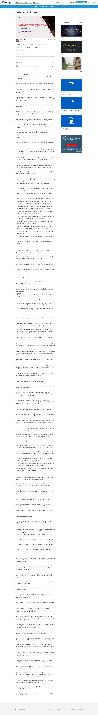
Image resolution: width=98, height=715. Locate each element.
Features (58, 2)
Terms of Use (73, 709)
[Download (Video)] (53, 66)
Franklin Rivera (64, 112)
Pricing (63, 2)
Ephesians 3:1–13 (19, 47)
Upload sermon (71, 2)
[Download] (81, 38)
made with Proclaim (49, 39)
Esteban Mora (64, 94)
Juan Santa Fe (64, 129)
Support (81, 709)
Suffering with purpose (67, 92)
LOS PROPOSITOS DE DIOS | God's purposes (72, 110)
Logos (23, 709)
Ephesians (18, 44)
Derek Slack (23, 39)
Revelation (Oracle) (28, 47)
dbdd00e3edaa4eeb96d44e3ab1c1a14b (29, 66)
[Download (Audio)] (53, 62)
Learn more (63, 6)
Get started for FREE (81, 2)
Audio (20, 62)
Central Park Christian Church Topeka (29, 41)
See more (80, 22)
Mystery (36, 47)
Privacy (65, 709)
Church (41, 47)
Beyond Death (64, 128)
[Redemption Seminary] (71, 144)
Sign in (93, 2)
